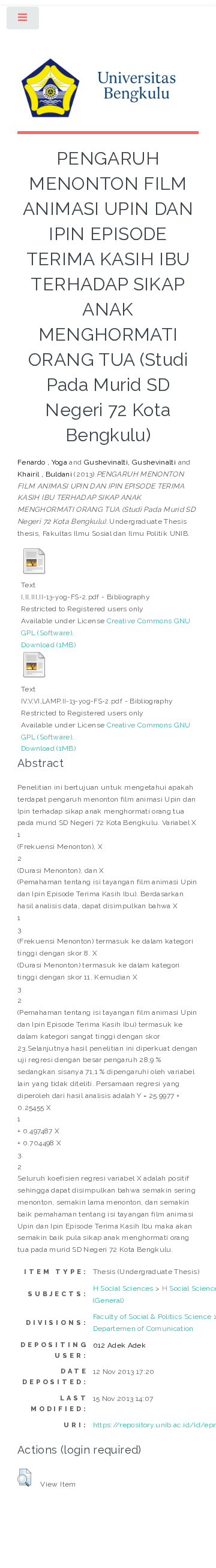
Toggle (23, 20)
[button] (24, 1478)
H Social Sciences (123, 1288)
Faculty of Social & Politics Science (152, 1316)
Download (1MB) (48, 645)
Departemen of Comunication (143, 1328)
